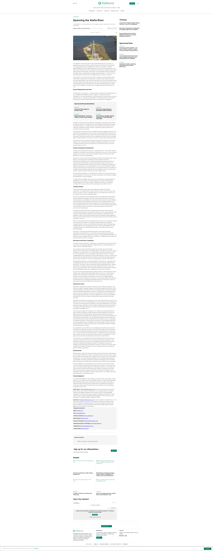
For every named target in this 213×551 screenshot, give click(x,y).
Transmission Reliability (78, 524)
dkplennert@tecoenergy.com (87, 399)
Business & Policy (115, 10)
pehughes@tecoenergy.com (88, 389)
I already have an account (95, 516)
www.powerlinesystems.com (91, 420)
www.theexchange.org (96, 423)
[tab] (76, 502)
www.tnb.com (85, 428)
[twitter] (94, 32)
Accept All (207, 548)
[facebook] (90, 32)
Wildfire (122, 10)
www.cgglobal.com (88, 415)
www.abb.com (79, 410)
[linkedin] (92, 32)
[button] (74, 3)
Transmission (92, 10)
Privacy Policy (36, 548)
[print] (116, 32)
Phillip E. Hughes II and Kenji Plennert (81, 28)
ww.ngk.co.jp (85, 418)
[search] (76, 3)
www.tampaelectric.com (87, 426)
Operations (106, 10)
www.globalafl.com (80, 413)
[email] (98, 32)
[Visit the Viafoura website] (113, 508)
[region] (95, 505)
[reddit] (96, 32)
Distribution (99, 10)
